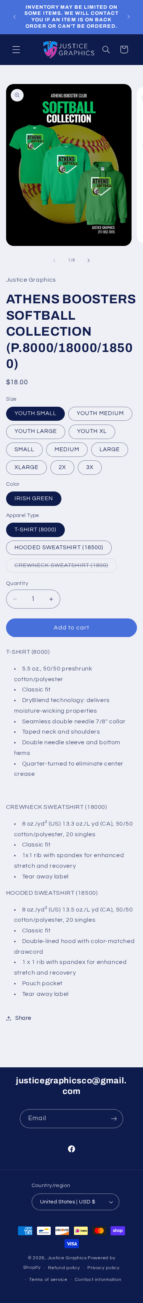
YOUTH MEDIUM (100, 413)
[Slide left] (54, 260)
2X (62, 467)
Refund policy (64, 1268)
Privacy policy (103, 1268)
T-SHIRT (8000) (35, 530)
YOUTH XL (91, 431)
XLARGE (26, 467)
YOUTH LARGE (35, 431)
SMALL (24, 449)
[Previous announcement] (14, 16)
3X (89, 467)
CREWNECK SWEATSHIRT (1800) (65, 567)
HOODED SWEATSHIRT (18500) (58, 547)
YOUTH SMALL (35, 413)
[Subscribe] (113, 1118)
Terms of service (48, 1280)
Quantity (17, 583)
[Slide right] (88, 260)
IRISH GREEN (33, 498)
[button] (16, 49)
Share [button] (23, 1018)
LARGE (110, 449)
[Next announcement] (128, 16)
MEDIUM (67, 449)
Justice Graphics (67, 1258)
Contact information (98, 1280)
